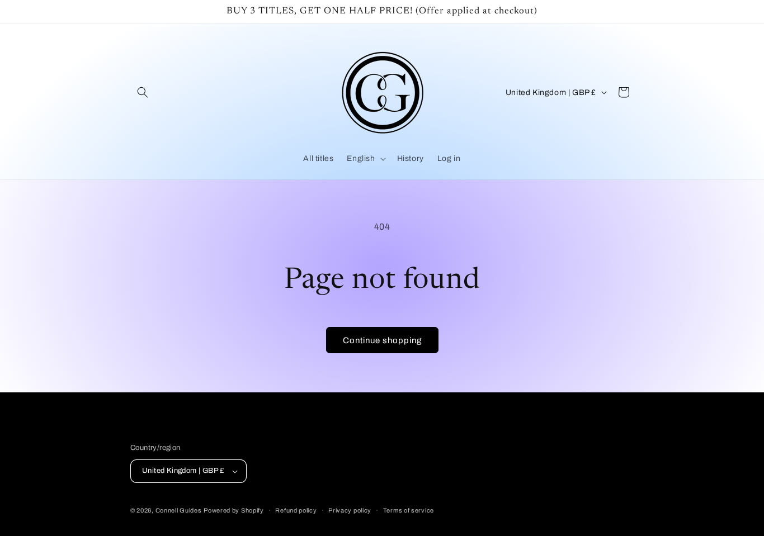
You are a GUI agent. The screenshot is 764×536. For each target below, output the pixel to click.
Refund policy (296, 510)
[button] (142, 92)
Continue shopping (382, 340)
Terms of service (408, 510)
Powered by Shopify (234, 510)
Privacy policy (349, 510)
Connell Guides (178, 510)
